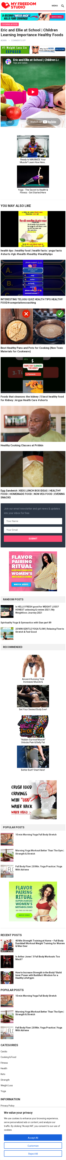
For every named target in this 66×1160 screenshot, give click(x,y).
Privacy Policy (7, 1105)
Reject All (33, 1154)
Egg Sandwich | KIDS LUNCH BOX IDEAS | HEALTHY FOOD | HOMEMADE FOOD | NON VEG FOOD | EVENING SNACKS (33, 494)
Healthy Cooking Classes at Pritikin (22, 445)
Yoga (3, 1091)
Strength (5, 1080)
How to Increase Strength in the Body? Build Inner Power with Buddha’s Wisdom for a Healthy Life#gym (38, 975)
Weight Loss (7, 1085)
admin (4, 40)
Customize (33, 1146)
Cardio (4, 1051)
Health (4, 1068)
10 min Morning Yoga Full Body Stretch (36, 834)
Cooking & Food (9, 24)
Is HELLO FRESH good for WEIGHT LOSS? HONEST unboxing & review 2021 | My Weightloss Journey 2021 (37, 609)
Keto (3, 1074)
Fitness (4, 1063)
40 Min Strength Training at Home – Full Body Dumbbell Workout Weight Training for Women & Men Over (40, 943)
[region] (33, 1133)
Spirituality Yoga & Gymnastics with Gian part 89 (26, 622)
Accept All (33, 1138)
